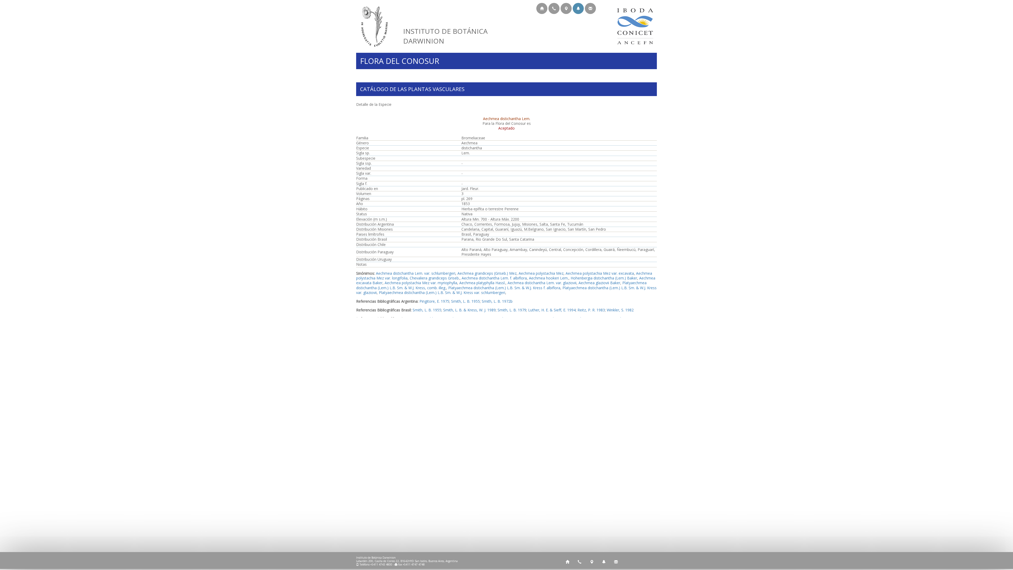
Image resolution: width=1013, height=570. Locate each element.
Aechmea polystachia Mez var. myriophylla (421, 282)
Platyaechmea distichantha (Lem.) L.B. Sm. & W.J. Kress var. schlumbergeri (442, 292)
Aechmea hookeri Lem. (548, 278)
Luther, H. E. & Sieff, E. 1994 (552, 309)
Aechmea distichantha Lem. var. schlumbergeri (415, 273)
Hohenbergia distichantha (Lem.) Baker (604, 278)
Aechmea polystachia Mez (541, 273)
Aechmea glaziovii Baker (599, 282)
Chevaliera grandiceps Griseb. (435, 278)
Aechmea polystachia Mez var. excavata (600, 273)
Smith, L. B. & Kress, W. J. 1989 (469, 309)
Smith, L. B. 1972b (497, 301)
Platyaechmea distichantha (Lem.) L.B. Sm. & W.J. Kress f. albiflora (504, 287)
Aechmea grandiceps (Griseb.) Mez (487, 273)
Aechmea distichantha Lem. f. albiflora (494, 278)
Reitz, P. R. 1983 (591, 309)
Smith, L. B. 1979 (512, 309)
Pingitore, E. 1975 (434, 301)
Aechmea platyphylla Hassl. (482, 282)
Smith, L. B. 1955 (465, 301)
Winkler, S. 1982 (620, 309)
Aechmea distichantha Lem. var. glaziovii (542, 282)
